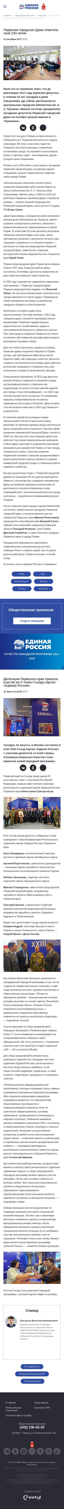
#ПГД (21, 574)
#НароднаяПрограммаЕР (32, 1374)
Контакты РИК (42, 1407)
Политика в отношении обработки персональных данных (32, 1479)
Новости (42, 15)
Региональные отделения (13, 1409)
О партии (11, 1402)
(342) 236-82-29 (32, 1427)
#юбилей (43, 588)
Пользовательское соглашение (32, 1474)
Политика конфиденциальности (32, 1477)
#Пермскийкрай (32, 1381)
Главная (7, 15)
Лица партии (41, 1402)
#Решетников (21, 581)
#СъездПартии (32, 1366)
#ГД (43, 574)
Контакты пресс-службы (19, 1415)
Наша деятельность (24, 15)
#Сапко (43, 581)
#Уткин (21, 588)
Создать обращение (32, 621)
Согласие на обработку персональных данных (32, 1482)
